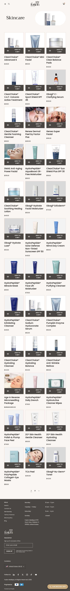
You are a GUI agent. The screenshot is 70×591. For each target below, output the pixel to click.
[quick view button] (7, 51)
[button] (5, 4)
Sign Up (9, 551)
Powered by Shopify (9, 589)
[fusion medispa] (35, 4)
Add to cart (17, 51)
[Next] (39, 491)
